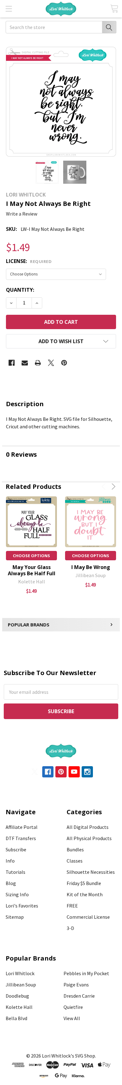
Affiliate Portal (22, 827)
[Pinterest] (64, 362)
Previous (105, 486)
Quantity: (20, 289)
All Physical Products (89, 838)
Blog (11, 883)
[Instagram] (87, 771)
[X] (51, 362)
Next (112, 486)
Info (10, 861)
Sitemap (15, 917)
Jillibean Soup (21, 984)
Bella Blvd (16, 1018)
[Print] (37, 362)
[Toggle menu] (8, 8)
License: (29, 261)
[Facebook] (11, 362)
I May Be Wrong (90, 567)
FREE (72, 906)
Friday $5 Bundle (84, 883)
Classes (75, 861)
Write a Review (21, 214)
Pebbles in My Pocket (86, 973)
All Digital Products (88, 827)
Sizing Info (17, 894)
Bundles (75, 849)
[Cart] (114, 8)
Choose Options (31, 555)
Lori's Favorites (22, 906)
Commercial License (88, 917)
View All (72, 1018)
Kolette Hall (19, 1007)
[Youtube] (74, 771)
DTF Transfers (21, 838)
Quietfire (73, 1007)
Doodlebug (17, 996)
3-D (70, 928)
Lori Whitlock (20, 973)
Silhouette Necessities (91, 872)
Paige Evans (76, 984)
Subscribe (16, 849)
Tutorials (15, 872)
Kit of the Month (85, 894)
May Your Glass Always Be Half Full (31, 570)
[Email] (24, 362)
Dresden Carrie (79, 996)
